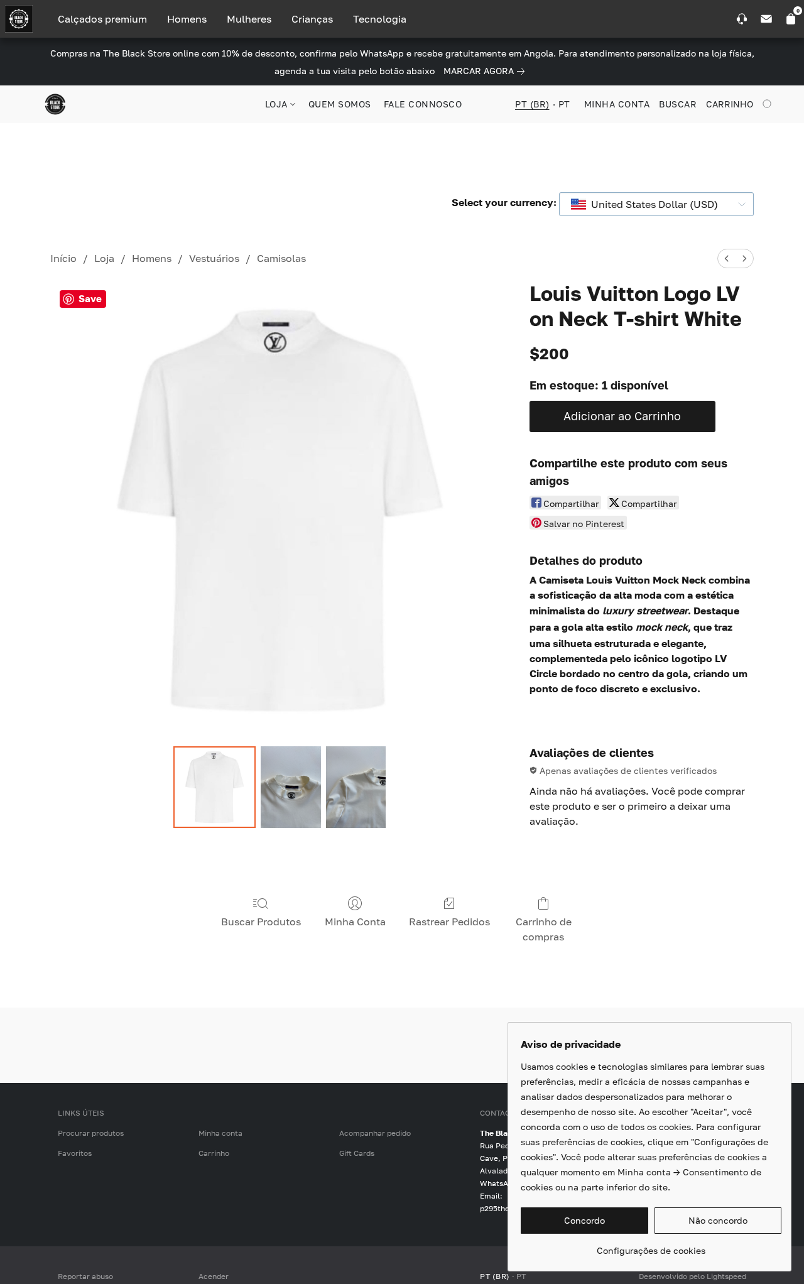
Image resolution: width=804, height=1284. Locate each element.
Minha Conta (355, 921)
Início (63, 258)
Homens (187, 19)
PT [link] (521, 1276)
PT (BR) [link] (495, 1276)
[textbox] (651, 204)
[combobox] (656, 204)
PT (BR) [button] (532, 104)
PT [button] (564, 104)
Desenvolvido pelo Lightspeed (692, 1276)
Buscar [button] (678, 104)
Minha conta (220, 1133)
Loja (104, 258)
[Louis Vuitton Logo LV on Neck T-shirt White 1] (291, 787)
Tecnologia (379, 19)
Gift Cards (356, 1153)
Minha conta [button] (617, 104)
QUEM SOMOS (339, 104)
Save (90, 298)
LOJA (278, 104)
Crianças (312, 19)
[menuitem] (727, 258)
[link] (486, 71)
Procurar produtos (91, 1133)
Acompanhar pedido (375, 1133)
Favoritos (75, 1153)
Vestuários (214, 258)
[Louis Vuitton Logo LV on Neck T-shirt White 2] (356, 787)
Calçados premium (102, 19)
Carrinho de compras (544, 929)
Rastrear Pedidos (449, 921)
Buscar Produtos (261, 921)
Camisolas (281, 258)
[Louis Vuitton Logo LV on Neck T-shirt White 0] (214, 787)
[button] (55, 104)
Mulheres (249, 19)
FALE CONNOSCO (423, 104)
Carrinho (213, 1153)
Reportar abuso (85, 1276)
